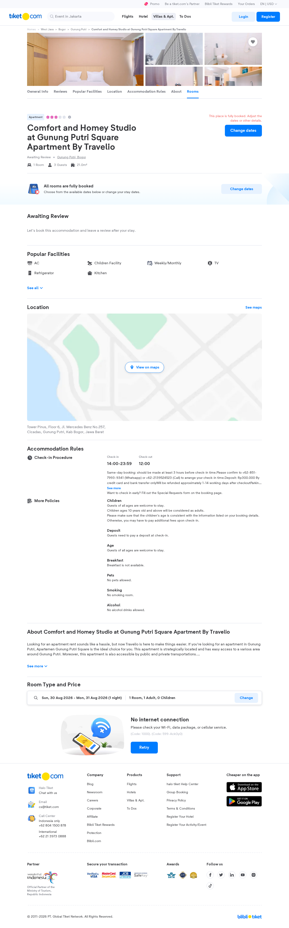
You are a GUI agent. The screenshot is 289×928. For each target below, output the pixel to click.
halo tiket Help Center (182, 784)
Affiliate (92, 817)
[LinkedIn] (231, 874)
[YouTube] (242, 874)
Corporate (94, 809)
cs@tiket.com (49, 807)
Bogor (62, 29)
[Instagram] (253, 874)
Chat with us (48, 793)
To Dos (132, 809)
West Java (47, 29)
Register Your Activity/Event (186, 825)
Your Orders (246, 4)
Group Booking (177, 792)
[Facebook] (210, 874)
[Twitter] (221, 874)
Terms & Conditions (181, 809)
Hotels (131, 792)
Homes (31, 29)
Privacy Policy (176, 800)
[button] (144, 367)
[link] (243, 17)
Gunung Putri (78, 29)
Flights (132, 784)
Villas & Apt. (135, 800)
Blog (90, 784)
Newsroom (95, 792)
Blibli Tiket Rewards (219, 4)
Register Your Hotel (180, 817)
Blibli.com (94, 841)
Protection (94, 833)
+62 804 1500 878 (52, 826)
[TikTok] (210, 885)
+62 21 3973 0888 (52, 836)
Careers (92, 800)
